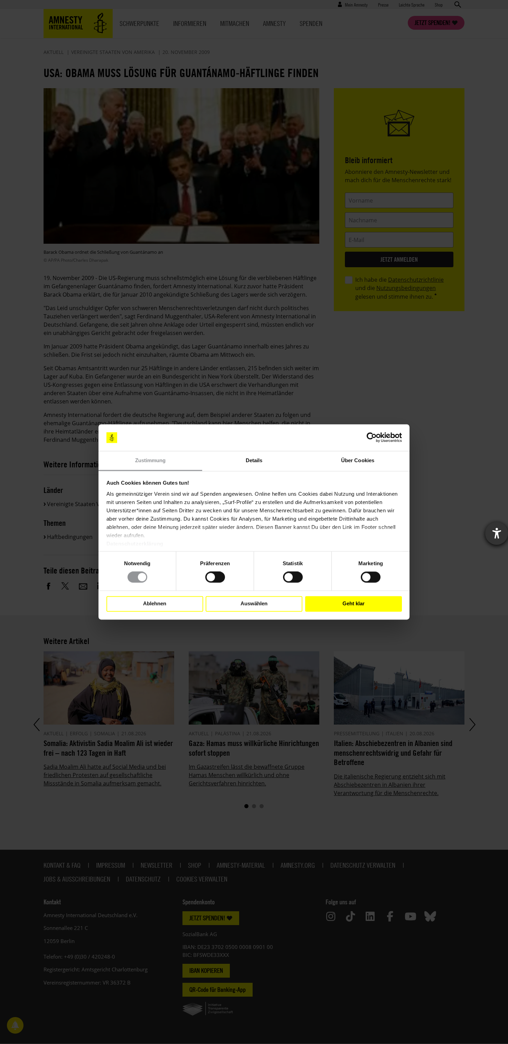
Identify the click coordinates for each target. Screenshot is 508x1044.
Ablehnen (154, 604)
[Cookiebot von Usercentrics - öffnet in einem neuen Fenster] (371, 437)
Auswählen (254, 604)
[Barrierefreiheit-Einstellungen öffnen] (496, 533)
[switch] (215, 577)
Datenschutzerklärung (134, 544)
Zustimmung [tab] (150, 460)
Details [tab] (254, 460)
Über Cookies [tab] (357, 460)
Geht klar (353, 604)
